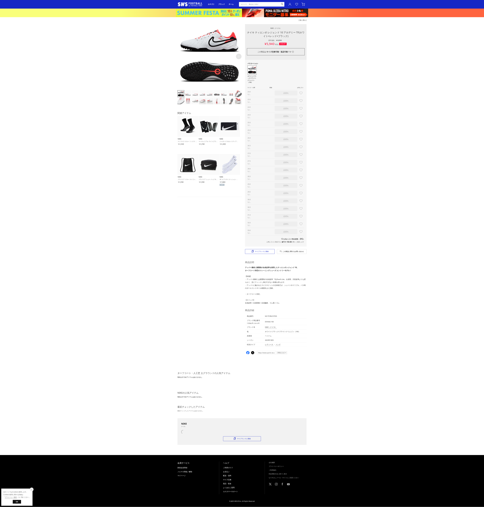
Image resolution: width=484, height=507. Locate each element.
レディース (269, 344)
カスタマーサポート (230, 491)
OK (17, 502)
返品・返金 (227, 483)
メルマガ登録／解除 (184, 472)
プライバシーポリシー (276, 466)
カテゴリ (211, 4)
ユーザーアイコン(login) (290, 4)
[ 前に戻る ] (303, 20)
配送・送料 (227, 475)
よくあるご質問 (229, 487)
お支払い (226, 472)
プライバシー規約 (11, 497)
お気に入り (297, 4)
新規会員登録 (182, 467)
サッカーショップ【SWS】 (190, 4)
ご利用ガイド (228, 467)
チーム (231, 4)
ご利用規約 (272, 470)
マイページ (181, 475)
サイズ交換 (227, 479)
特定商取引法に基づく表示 (278, 474)
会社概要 (272, 462)
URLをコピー (281, 353)
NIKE (275, 28)
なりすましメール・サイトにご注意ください (284, 478)
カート (303, 4)
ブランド (221, 4)
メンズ (278, 344)
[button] (238, 56)
